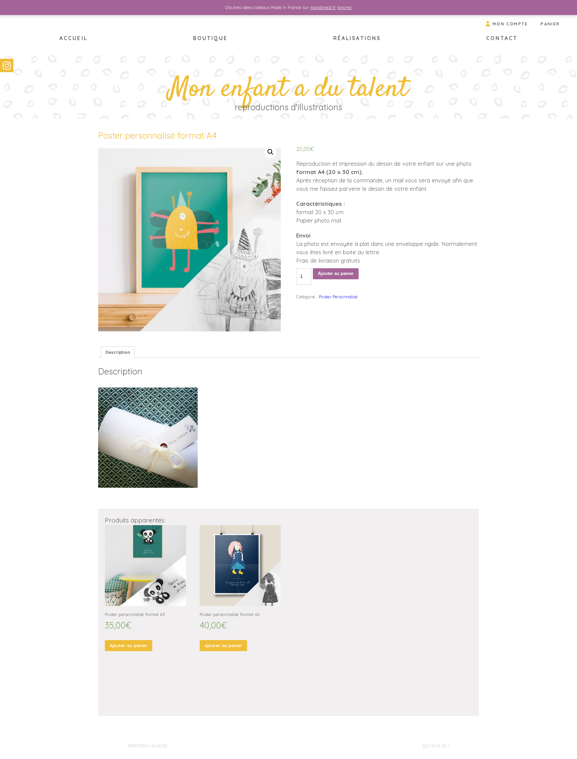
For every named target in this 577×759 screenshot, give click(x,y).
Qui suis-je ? (435, 745)
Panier (550, 23)
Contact (502, 38)
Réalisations (357, 38)
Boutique (210, 38)
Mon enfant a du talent (288, 89)
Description (118, 352)
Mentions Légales (147, 745)
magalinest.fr (323, 7)
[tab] (118, 352)
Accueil (73, 38)
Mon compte (510, 23)
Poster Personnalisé (338, 296)
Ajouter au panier (336, 273)
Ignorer (344, 7)
